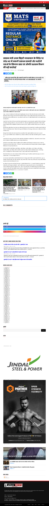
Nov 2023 (6, 293)
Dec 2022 (6, 301)
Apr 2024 (6, 289)
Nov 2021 (6, 311)
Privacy (43, 504)
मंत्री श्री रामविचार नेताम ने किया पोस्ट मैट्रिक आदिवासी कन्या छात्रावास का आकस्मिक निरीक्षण (20, 84)
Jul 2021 (5, 314)
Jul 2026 (5, 268)
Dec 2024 (6, 283)
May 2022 (6, 307)
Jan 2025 (6, 282)
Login (33, 504)
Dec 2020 (6, 320)
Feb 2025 (6, 281)
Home (39, 504)
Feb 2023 (6, 300)
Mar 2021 (6, 317)
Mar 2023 (6, 299)
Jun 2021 (6, 315)
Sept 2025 (6, 276)
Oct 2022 (6, 303)
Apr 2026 (6, 270)
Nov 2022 (6, 302)
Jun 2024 (6, 287)
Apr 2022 (6, 307)
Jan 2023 (6, 300)
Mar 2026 (6, 271)
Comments (7, 477)
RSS (35, 504)
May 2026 (6, 269)
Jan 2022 (6, 310)
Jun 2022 (6, 306)
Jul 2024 (5, 286)
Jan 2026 (6, 273)
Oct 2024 (6, 284)
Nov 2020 (6, 321)
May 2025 (6, 279)
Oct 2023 (6, 293)
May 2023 (6, 297)
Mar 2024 (6, 290)
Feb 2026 (6, 272)
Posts (6, 477)
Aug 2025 (6, 276)
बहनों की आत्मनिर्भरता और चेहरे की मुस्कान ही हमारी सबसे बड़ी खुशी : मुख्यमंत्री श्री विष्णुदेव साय (20, 86)
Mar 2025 (6, 280)
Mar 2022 (6, 308)
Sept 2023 (6, 294)
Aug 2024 (6, 286)
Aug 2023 (6, 295)
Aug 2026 (6, 267)
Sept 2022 (6, 304)
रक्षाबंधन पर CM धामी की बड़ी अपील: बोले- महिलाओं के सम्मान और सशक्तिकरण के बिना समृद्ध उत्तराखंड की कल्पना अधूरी (21, 8)
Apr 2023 (6, 298)
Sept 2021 (6, 313)
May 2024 (6, 288)
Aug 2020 (6, 322)
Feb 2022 (6, 309)
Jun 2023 (6, 297)
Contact (29, 504)
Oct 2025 (6, 275)
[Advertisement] (24, 340)
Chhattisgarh (21, 70)
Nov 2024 (6, 283)
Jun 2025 (6, 278)
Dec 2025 (6, 273)
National (42, 8)
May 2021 (6, 316)
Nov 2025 (6, 274)
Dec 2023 (6, 292)
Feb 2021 (6, 318)
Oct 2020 (6, 321)
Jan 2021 (6, 319)
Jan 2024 (6, 291)
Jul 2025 (5, 277)
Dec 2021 (6, 310)
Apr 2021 (6, 317)
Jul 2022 (5, 305)
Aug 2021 (6, 314)
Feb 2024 (6, 290)
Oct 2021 (6, 312)
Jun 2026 (6, 269)
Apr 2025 (6, 280)
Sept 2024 (6, 285)
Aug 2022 (6, 304)
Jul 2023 (5, 296)
